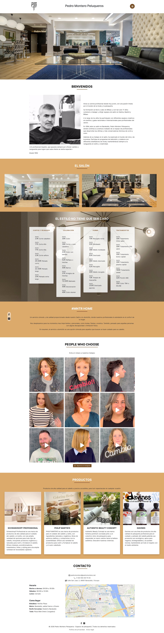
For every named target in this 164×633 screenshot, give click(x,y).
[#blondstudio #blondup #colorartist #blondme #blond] (82, 445)
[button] (16, 190)
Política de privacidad (77, 630)
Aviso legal (90, 630)
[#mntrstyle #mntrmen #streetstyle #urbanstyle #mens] (117, 374)
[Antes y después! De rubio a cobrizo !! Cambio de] (82, 374)
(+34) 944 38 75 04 (83, 578)
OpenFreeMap (124, 616)
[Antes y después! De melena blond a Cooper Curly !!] (117, 445)
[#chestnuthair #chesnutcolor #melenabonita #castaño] (46, 410)
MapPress (119, 616)
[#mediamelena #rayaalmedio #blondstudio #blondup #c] (46, 374)
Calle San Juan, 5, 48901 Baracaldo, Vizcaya (83, 580)
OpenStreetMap (131, 616)
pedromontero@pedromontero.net (83, 575)
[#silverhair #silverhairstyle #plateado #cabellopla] (117, 410)
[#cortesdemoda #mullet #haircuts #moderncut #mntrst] (82, 410)
